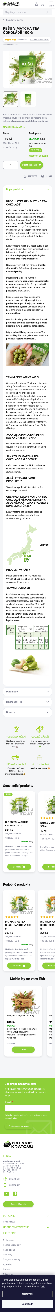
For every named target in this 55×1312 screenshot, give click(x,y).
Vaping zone (9, 1250)
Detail (23, 1049)
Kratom (6, 1269)
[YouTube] (6, 1193)
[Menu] (51, 4)
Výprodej (7, 1264)
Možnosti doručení (38, 156)
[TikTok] (14, 1193)
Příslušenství (9, 1274)
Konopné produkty (12, 1245)
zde (43, 1286)
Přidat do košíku (29, 165)
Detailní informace (12, 127)
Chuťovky (7, 1254)
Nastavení (27, 1293)
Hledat (48, 12)
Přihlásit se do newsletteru (18, 1126)
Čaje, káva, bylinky (11, 1259)
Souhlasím (27, 1303)
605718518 (14, 1179)
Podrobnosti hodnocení (39, 39)
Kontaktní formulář (18, 1204)
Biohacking (8, 1240)
